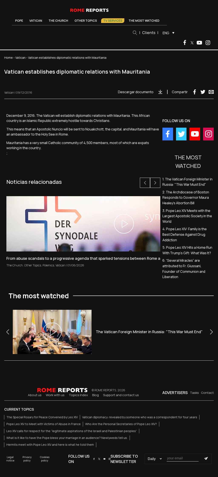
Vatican (35, 21)
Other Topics (86, 21)
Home (8, 58)
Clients (148, 32)
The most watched (144, 21)
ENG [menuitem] (166, 33)
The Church (58, 21)
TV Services (112, 21)
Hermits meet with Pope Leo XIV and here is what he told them (50, 445)
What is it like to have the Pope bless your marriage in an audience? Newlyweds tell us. (67, 438)
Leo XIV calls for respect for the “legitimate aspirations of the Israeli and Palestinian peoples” (71, 431)
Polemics (48, 265)
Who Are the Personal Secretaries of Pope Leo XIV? (121, 424)
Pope (19, 21)
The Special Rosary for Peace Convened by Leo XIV (42, 417)
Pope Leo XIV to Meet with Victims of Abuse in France (43, 424)
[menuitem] (167, 33)
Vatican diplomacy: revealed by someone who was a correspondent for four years (139, 417)
